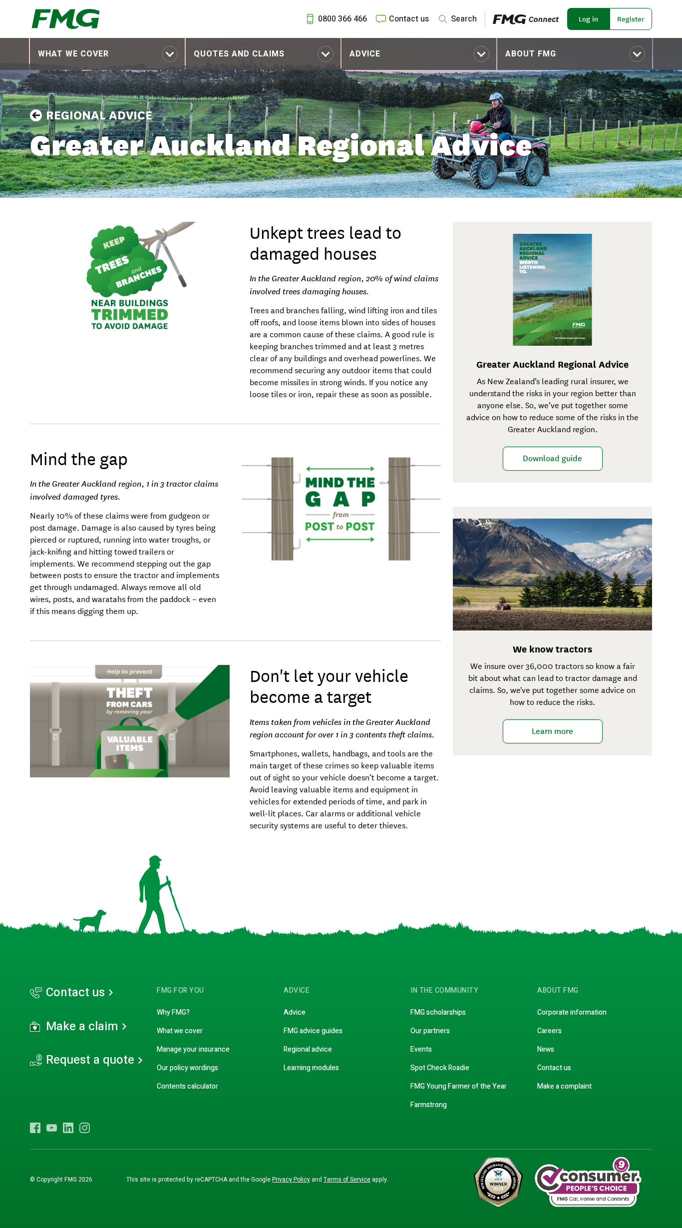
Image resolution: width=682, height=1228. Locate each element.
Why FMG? (173, 1012)
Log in (588, 18)
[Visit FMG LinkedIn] (68, 1127)
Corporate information (572, 1012)
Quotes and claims (239, 54)
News (545, 1049)
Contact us (75, 993)
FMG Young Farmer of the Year (458, 1086)
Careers (549, 1031)
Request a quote (90, 1060)
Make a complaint (564, 1086)
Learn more (552, 731)
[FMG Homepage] (65, 19)
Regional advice (99, 115)
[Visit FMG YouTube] (51, 1127)
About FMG (530, 54)
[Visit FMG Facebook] (35, 1127)
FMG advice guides (313, 1031)
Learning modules (311, 1068)
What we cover (73, 54)
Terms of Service (347, 1179)
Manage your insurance (193, 1049)
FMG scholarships (438, 1012)
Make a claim (82, 1027)
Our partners (430, 1031)
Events (421, 1049)
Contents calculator (187, 1086)
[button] (107, 54)
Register (631, 18)
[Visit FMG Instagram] (84, 1127)
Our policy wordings (187, 1068)
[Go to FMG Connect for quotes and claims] (530, 18)
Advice (364, 54)
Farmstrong (428, 1105)
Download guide (552, 458)
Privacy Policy (291, 1179)
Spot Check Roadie (439, 1068)
